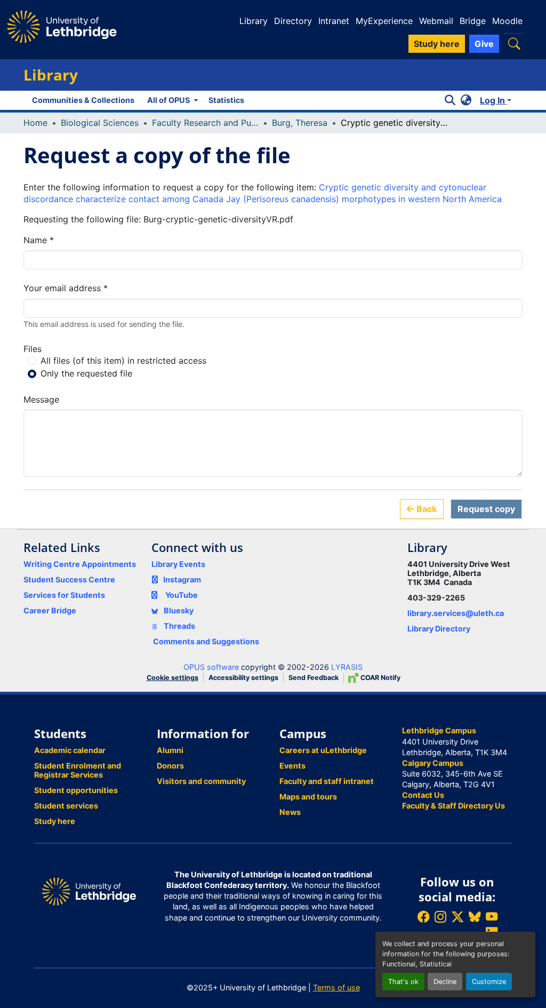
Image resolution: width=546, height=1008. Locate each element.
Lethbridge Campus (439, 730)
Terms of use (336, 987)
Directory (293, 20)
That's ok (403, 982)
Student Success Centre (69, 579)
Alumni (170, 750)
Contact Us (423, 794)
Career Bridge (49, 610)
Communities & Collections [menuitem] (83, 100)
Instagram (182, 579)
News (290, 812)
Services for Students (64, 594)
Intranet (333, 20)
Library (253, 20)
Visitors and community (201, 781)
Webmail (436, 20)
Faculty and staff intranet (326, 781)
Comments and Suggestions (206, 641)
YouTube (181, 594)
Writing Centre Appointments (79, 564)
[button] (514, 43)
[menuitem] (171, 100)
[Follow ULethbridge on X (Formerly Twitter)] (457, 916)
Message (41, 399)
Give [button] (484, 43)
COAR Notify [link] (379, 678)
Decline (444, 982)
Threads (178, 625)
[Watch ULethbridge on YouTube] (491, 916)
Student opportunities (76, 790)
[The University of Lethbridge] (89, 890)
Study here (54, 821)
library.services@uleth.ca (455, 613)
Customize (489, 982)
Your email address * (65, 288)
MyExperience (384, 20)
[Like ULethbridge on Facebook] (423, 916)
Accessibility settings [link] (243, 678)
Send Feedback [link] (313, 678)
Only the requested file (86, 373)
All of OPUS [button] (168, 100)
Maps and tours (308, 796)
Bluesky (178, 610)
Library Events (178, 564)
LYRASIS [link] (347, 666)
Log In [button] (493, 100)
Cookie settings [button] (172, 678)
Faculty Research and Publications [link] (205, 122)
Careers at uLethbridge (323, 750)
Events (292, 765)
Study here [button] (437, 43)
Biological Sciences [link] (100, 122)
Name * (38, 240)
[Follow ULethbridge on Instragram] (440, 916)
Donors (170, 765)
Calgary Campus (432, 762)
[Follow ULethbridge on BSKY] (474, 916)
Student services (66, 805)
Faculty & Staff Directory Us (453, 805)
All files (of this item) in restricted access (123, 360)
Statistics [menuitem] (226, 100)
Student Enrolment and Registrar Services (77, 770)
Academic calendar (70, 750)
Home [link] (35, 122)
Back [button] (425, 508)
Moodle (507, 20)
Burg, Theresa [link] (299, 122)
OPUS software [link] (211, 666)
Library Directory (438, 628)
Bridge (473, 20)
